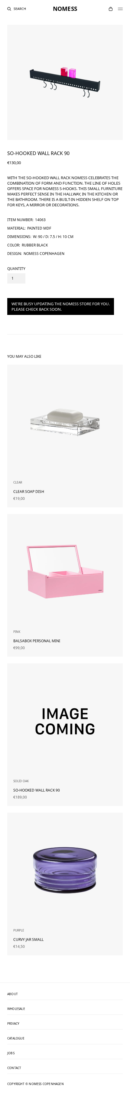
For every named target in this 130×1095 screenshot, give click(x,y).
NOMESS (65, 9)
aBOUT (12, 994)
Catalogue (15, 1038)
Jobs (11, 1053)
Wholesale (16, 1009)
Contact (14, 1068)
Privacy (13, 1024)
